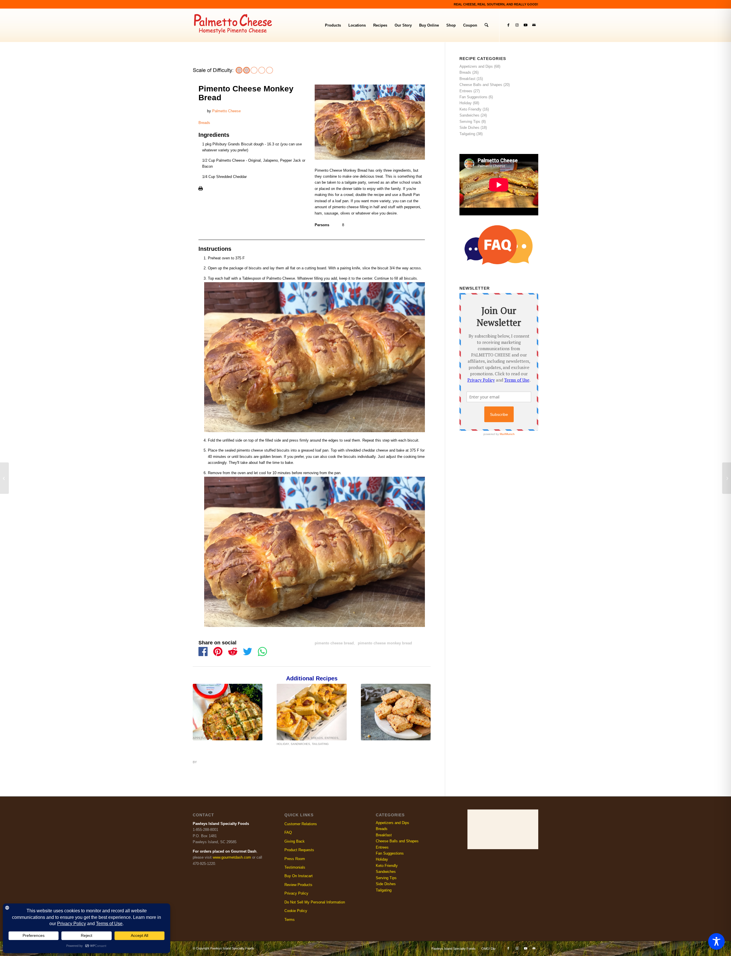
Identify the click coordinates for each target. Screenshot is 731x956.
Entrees (331, 737)
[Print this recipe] (200, 189)
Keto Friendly (470, 109)
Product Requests (299, 850)
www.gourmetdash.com (232, 857)
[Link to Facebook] (508, 25)
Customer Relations (300, 824)
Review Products (298, 885)
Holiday (247, 737)
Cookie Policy (295, 911)
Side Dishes (469, 127)
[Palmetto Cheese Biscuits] (396, 712)
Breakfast (467, 79)
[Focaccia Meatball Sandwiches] (311, 712)
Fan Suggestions (473, 97)
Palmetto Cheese (226, 111)
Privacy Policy (296, 893)
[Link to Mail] (534, 25)
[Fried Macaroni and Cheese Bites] (4, 478)
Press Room (294, 859)
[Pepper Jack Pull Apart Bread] (227, 712)
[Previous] (201, 710)
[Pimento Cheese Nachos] (726, 478)
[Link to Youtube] (525, 25)
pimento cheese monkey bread (385, 643)
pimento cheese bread (334, 643)
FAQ (288, 832)
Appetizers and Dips (209, 737)
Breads (204, 123)
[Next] (422, 710)
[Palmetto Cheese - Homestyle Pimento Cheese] (237, 25)
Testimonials (294, 867)
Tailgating (320, 743)
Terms (289, 919)
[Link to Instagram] (517, 25)
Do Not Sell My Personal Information (314, 902)
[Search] (486, 25)
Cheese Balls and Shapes (480, 85)
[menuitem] (333, 25)
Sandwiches (300, 743)
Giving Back (294, 841)
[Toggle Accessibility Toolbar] (716, 941)
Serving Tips (469, 121)
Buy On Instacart (298, 876)
